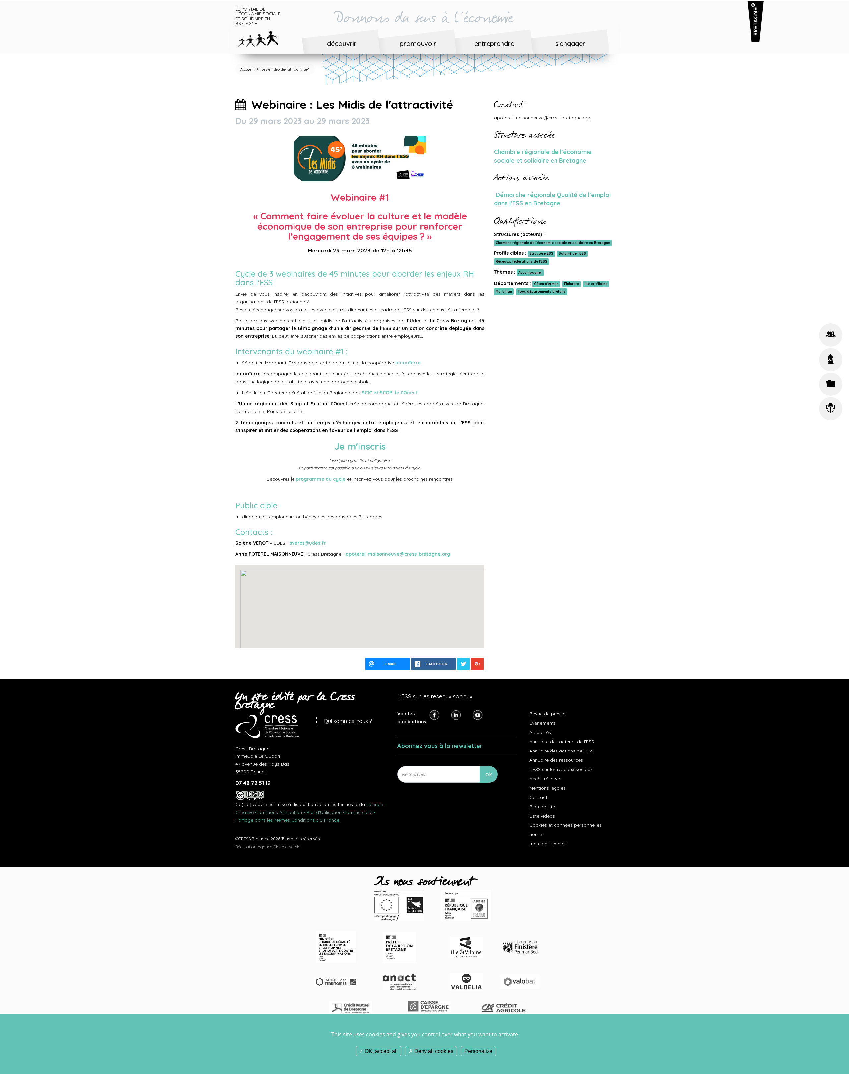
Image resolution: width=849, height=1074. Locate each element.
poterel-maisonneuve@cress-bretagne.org (399, 554)
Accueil (246, 69)
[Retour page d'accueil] (263, 38)
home (535, 834)
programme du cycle (321, 479)
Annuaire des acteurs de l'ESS (561, 742)
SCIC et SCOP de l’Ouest (389, 392)
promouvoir (418, 43)
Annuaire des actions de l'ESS (561, 751)
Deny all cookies (433, 1051)
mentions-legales (548, 844)
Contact (538, 797)
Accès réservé (544, 779)
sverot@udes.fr (308, 543)
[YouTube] (478, 715)
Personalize (478, 1051)
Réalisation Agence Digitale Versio (268, 846)
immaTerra (408, 363)
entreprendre (494, 43)
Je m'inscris (360, 446)
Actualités (540, 732)
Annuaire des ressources (556, 760)
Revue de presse (547, 714)
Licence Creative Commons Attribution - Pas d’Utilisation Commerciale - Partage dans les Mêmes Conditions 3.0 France (309, 812)
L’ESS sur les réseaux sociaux (561, 769)
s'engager (570, 43)
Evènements (542, 723)
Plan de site (542, 807)
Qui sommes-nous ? (348, 721)
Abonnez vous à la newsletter (440, 746)
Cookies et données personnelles (565, 825)
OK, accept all (380, 1051)
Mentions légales (547, 788)
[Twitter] (456, 715)
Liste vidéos (542, 816)
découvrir (342, 43)
